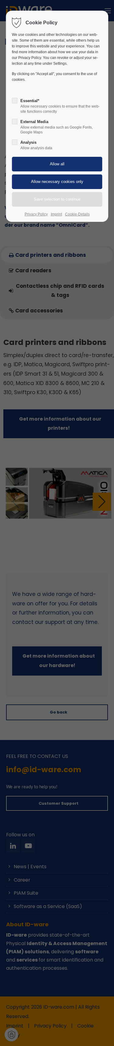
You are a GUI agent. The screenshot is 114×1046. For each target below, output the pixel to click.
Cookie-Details (77, 214)
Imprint (56, 214)
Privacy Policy (36, 214)
